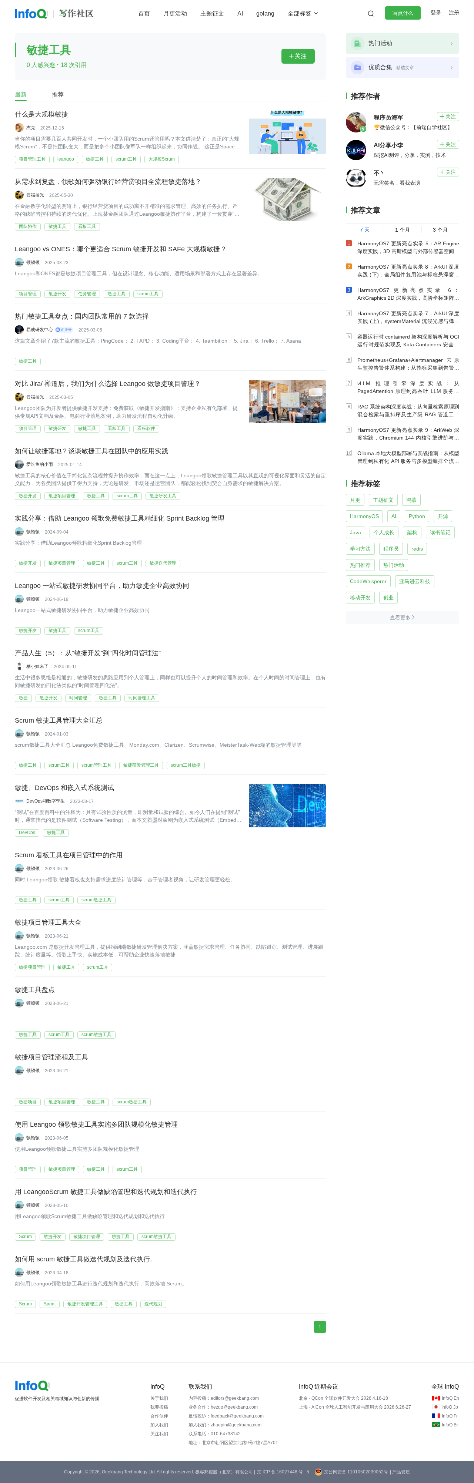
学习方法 (360, 549)
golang (265, 13)
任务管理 (87, 293)
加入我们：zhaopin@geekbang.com (224, 1424)
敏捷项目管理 (62, 495)
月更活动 (175, 13)
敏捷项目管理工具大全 (48, 922)
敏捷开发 (57, 293)
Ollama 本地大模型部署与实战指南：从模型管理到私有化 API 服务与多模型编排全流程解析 (408, 461)
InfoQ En (450, 1398)
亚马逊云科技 (414, 581)
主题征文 (212, 13)
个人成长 (384, 532)
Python (417, 516)
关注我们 (159, 1433)
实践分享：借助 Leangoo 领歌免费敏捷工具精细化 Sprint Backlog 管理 (119, 518)
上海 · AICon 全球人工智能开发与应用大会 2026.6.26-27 (355, 1407)
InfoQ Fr (450, 1416)
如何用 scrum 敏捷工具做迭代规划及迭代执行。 (86, 1259)
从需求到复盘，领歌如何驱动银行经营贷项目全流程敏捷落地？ (108, 181)
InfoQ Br (450, 1424)
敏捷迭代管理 (163, 563)
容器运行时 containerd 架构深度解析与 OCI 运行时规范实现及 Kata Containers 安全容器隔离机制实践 (408, 344)
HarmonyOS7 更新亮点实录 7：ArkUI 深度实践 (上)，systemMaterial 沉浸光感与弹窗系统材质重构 (408, 321)
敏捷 (23, 697)
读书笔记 (440, 532)
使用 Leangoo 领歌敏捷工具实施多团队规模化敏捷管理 (96, 1124)
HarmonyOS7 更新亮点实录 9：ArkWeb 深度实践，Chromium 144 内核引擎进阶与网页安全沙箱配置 (408, 437)
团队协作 (28, 226)
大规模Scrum (161, 159)
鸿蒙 (411, 500)
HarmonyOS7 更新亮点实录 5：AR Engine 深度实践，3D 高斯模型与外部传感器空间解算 (408, 251)
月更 (355, 500)
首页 (144, 13)
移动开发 (360, 598)
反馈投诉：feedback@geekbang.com (226, 1416)
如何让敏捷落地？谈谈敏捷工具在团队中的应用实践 (91, 451)
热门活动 (393, 565)
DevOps (27, 832)
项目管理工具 (32, 159)
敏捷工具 (95, 159)
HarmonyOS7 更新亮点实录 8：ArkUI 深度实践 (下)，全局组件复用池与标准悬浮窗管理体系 (408, 274)
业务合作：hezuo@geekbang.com (223, 1407)
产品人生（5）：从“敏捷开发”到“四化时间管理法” (88, 653)
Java (355, 532)
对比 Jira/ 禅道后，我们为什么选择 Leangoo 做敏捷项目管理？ (108, 383)
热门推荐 (360, 565)
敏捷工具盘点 (35, 989)
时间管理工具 (141, 697)
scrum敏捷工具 (96, 899)
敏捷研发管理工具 (141, 765)
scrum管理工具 (96, 765)
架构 (412, 532)
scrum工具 (126, 159)
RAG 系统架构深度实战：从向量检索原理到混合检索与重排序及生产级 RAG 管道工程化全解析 (408, 414)
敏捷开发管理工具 (85, 1304)
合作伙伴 (159, 1416)
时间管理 (78, 697)
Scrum (25, 1236)
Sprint (50, 1304)
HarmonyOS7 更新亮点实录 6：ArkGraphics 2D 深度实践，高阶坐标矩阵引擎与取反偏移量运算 (408, 298)
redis (417, 549)
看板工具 (87, 226)
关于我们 (159, 1398)
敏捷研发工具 (163, 495)
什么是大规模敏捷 (41, 114)
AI (240, 13)
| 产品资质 (400, 1471)
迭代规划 (153, 1304)
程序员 (391, 549)
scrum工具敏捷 (186, 765)
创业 (388, 598)
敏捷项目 (28, 1101)
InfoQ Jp (449, 1407)
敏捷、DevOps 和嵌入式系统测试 (64, 787)
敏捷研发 (57, 428)
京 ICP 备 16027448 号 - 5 (283, 1471)
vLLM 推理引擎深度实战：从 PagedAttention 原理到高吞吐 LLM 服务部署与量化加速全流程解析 (408, 391)
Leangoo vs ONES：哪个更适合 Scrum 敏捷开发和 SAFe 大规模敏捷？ (121, 249)
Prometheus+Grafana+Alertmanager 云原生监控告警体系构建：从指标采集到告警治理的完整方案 (408, 368)
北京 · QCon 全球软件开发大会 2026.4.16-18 (343, 1398)
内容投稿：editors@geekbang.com (223, 1398)
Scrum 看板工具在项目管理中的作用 (69, 855)
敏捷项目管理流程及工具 (51, 1057)
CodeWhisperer (368, 581)
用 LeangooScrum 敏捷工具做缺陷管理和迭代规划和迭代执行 (106, 1192)
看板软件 (146, 428)
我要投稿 (159, 1407)
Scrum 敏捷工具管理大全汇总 (59, 720)
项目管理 (28, 293)
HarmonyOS (364, 516)
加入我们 (159, 1424)
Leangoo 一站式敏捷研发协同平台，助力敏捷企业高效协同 (102, 585)
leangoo (65, 159)
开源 (443, 516)
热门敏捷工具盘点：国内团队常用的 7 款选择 (82, 316)
